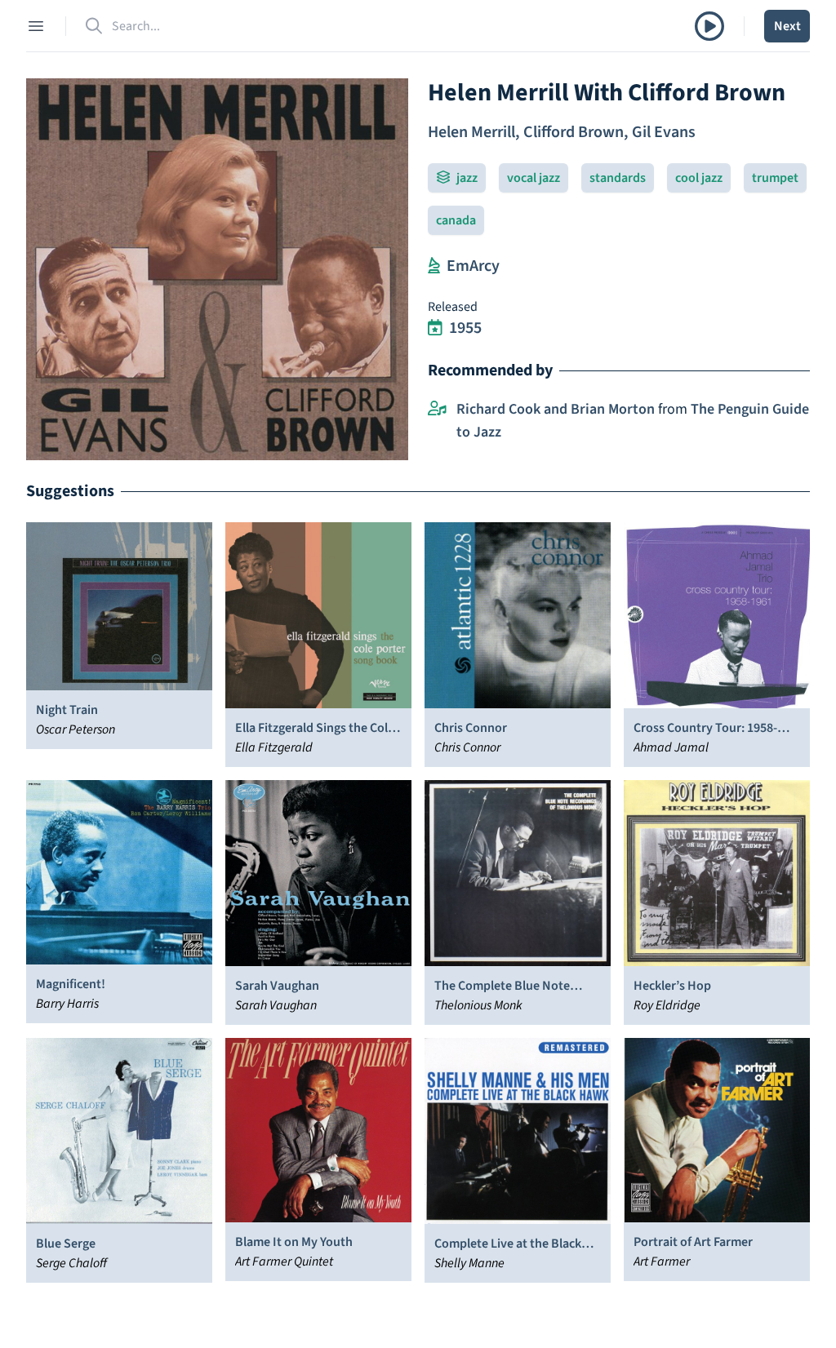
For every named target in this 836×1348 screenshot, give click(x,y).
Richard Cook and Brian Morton (555, 409)
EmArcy (473, 266)
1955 (465, 328)
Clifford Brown (573, 132)
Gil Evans (664, 132)
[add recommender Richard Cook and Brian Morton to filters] (437, 409)
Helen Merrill (471, 132)
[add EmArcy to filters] (434, 266)
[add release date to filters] (435, 328)
